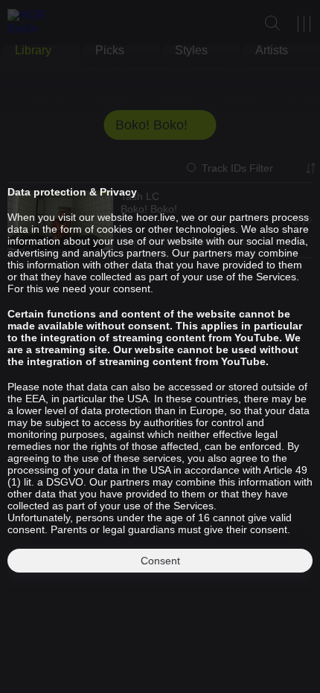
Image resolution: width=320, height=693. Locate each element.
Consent (160, 561)
